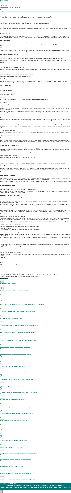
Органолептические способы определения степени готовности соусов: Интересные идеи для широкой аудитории (22, 304)
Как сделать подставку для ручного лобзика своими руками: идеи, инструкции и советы (17, 413)
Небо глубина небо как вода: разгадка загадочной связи (11, 318)
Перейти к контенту (4, 0)
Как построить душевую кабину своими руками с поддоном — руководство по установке (17, 379)
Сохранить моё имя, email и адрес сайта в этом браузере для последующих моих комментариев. (20, 276)
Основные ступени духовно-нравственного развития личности (12, 447)
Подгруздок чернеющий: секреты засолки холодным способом (12, 386)
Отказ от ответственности (46, 485)
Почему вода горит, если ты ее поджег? (8, 283)
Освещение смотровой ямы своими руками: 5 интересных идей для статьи (14, 290)
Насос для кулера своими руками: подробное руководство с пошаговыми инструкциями (17, 332)
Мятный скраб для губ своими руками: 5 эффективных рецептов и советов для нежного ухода (18, 392)
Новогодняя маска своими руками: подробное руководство (11, 466)
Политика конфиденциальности (21, 485)
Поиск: (1, 9)
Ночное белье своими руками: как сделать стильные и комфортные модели (15, 347)
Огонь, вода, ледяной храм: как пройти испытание (9, 297)
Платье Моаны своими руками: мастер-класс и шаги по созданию (13, 399)
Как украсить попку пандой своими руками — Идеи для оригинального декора (15, 459)
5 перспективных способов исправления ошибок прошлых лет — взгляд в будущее (16, 407)
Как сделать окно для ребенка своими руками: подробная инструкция (13, 440)
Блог (1, 284)
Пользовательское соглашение (34, 485)
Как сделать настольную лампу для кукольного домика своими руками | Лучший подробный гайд (19, 325)
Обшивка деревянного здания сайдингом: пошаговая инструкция (13, 360)
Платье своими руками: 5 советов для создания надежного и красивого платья (15, 473)
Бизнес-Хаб (4, 5)
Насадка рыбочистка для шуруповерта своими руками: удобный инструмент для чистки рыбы (18, 453)
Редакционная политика (57, 485)
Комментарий (2, 272)
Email (1, 264)
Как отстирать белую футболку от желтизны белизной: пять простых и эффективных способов (18, 340)
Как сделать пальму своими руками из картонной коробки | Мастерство (14, 426)
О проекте (8, 485)
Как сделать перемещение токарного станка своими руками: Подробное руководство (17, 372)
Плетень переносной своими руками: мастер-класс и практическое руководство (15, 354)
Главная (3, 11)
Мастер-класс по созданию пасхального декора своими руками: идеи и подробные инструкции (18, 479)
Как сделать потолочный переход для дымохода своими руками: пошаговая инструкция (17, 311)
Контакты (13, 485)
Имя (1, 262)
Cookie (63, 485)
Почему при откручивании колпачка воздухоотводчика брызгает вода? (14, 420)
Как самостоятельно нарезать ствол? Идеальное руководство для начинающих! (15, 433)
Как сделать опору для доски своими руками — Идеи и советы (12, 366)
